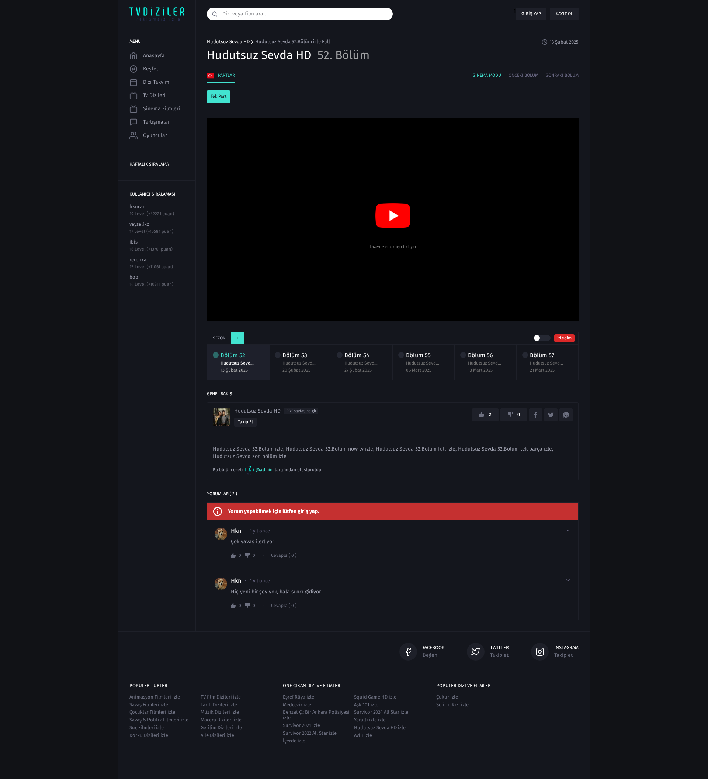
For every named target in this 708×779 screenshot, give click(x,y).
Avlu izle (363, 735)
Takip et (245, 421)
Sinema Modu (487, 75)
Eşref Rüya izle (298, 697)
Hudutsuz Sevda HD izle (380, 727)
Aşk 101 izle (366, 704)
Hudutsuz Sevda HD (228, 41)
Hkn (236, 531)
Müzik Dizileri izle (220, 712)
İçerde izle (294, 741)
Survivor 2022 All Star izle (310, 733)
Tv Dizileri (154, 95)
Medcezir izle (297, 704)
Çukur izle (447, 697)
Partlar (226, 75)
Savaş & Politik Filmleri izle (158, 720)
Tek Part (218, 96)
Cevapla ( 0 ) (283, 555)
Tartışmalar (156, 122)
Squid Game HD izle (375, 697)
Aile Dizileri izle (217, 735)
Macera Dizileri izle (221, 720)
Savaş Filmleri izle (148, 704)
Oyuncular (155, 135)
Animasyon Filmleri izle (154, 697)
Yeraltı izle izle (370, 720)
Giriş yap (531, 13)
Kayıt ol (564, 13)
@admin (264, 469)
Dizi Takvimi (157, 82)
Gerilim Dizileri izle (221, 727)
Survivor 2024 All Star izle (381, 712)
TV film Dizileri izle (221, 697)
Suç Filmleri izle (146, 727)
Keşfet (150, 69)
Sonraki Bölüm (562, 75)
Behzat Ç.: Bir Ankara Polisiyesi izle (316, 714)
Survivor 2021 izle (301, 725)
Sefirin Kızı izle (452, 704)
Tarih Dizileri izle (219, 704)
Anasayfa (154, 55)
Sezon (219, 338)
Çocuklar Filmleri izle (152, 712)
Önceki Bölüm (523, 75)
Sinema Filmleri (161, 109)
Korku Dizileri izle (148, 735)
